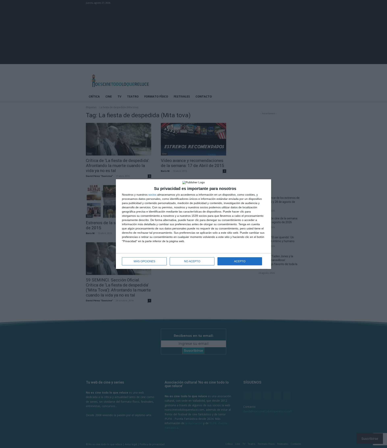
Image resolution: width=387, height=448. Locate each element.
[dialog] (193, 224)
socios (152, 194)
